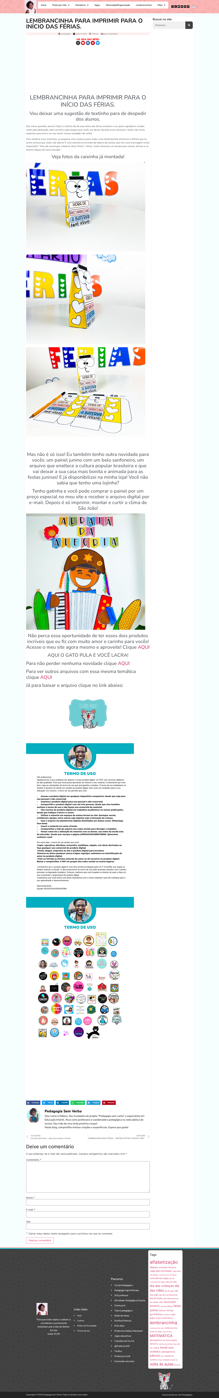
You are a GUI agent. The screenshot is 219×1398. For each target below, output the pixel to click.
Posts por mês (59, 5)
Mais (160, 5)
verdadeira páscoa (170, 1360)
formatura (167, 1315)
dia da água (169, 1291)
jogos (152, 1318)
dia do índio (156, 1298)
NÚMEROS (155, 1351)
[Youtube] (179, 6)
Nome (30, 1197)
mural (163, 1347)
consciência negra (159, 1278)
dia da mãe (171, 1282)
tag (160, 1360)
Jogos (97, 5)
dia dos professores (168, 1295)
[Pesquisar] (189, 25)
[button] (193, 7)
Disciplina (81, 5)
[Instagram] (172, 6)
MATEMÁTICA (161, 1336)
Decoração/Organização (118, 5)
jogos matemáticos (164, 1318)
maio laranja (167, 1332)
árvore (177, 1365)
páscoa (155, 1355)
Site (28, 1221)
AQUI (144, 647)
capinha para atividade (168, 1275)
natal (171, 1347)
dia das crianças (162, 1286)
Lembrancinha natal (157, 1328)
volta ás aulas (162, 1364)
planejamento (168, 1351)
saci (162, 1356)
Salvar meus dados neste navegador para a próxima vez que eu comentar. (71, 1233)
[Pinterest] (185, 6)
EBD (161, 1302)
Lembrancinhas (144, 5)
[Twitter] (188, 6)
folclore (162, 1310)
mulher (156, 1348)
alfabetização (164, 1262)
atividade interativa (167, 1267)
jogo (173, 1314)
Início (43, 5)
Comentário (33, 1160)
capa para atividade (161, 1270)
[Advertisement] (88, 69)
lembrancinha (163, 1322)
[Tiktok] (175, 6)
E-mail (30, 1209)
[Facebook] (182, 6)
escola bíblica (167, 1306)
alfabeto (154, 1267)
